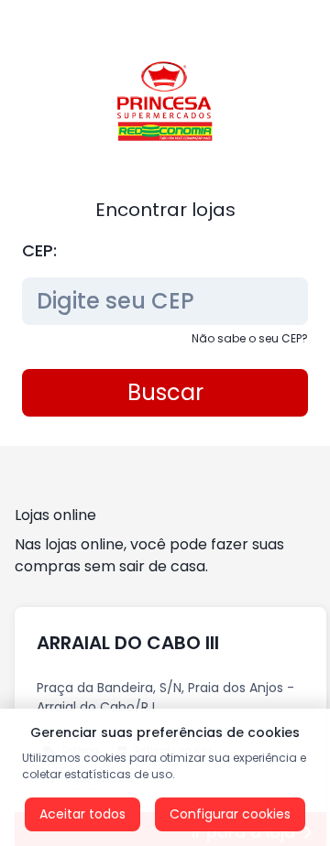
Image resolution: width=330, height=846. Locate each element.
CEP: (39, 250)
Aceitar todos (82, 814)
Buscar (165, 392)
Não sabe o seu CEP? (250, 338)
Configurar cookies (230, 814)
